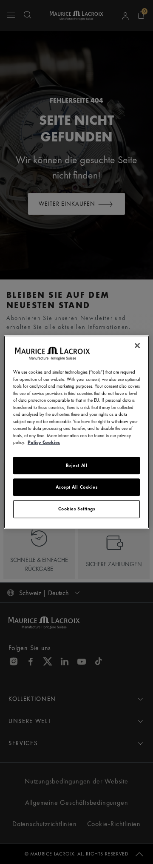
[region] (76, 432)
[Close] (137, 345)
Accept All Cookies (77, 487)
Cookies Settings (76, 509)
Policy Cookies (44, 442)
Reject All (77, 465)
